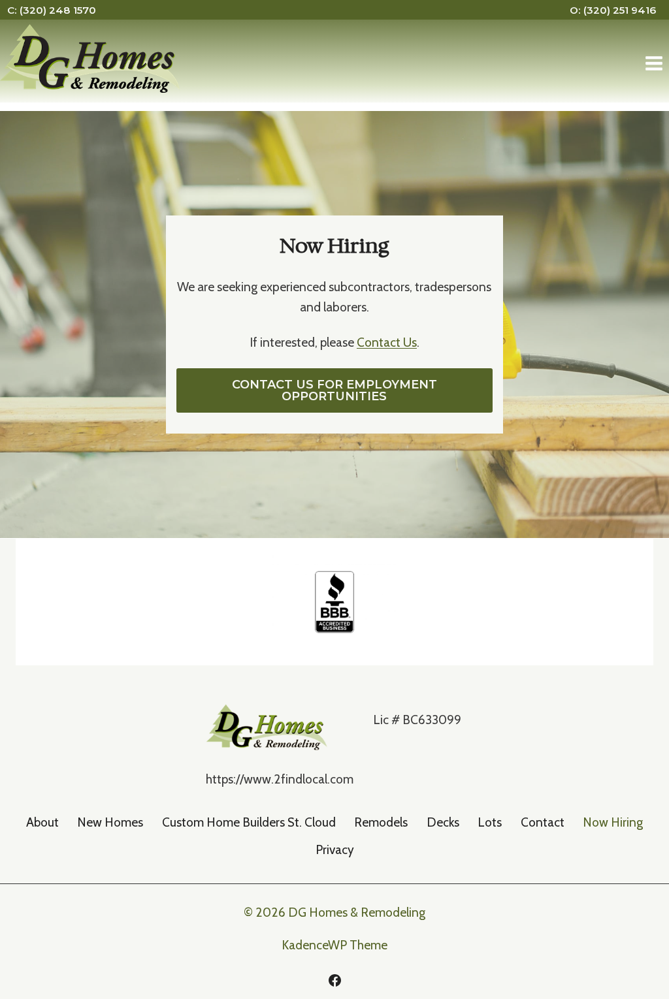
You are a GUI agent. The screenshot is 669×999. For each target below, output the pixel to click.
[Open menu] (653, 63)
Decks (443, 822)
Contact (542, 822)
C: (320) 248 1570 (51, 10)
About (42, 822)
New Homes (110, 822)
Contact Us (387, 342)
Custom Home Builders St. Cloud (249, 822)
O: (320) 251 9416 (613, 10)
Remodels (381, 822)
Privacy (335, 849)
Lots (490, 822)
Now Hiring (613, 822)
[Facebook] (334, 980)
